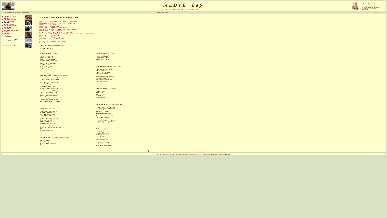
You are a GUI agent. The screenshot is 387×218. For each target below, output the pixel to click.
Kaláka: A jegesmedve (49, 24)
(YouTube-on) (63, 21)
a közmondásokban (10, 25)
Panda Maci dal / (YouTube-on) (48, 43)
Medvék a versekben (10, 19)
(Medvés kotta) (73, 21)
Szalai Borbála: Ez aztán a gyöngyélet (51, 38)
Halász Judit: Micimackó (48, 27)
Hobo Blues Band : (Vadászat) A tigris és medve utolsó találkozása (59, 29)
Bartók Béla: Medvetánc (48, 21)
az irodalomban (9, 21)
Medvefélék (7, 18)
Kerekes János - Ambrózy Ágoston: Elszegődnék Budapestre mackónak (60, 34)
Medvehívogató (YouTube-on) (60, 137)
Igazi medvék (8, 27)
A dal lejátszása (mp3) (88, 34)
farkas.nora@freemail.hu (9, 46)
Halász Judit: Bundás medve (49, 26)
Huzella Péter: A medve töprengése (50, 30)
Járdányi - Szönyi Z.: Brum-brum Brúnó (50, 32)
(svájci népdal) (117, 66)
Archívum (7, 33)
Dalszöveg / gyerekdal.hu (115, 104)
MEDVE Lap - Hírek (10, 16)
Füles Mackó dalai (44, 40)
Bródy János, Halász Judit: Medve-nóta (52, 23)
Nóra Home (7, 36)
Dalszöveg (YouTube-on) (60, 75)
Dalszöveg (54, 53)
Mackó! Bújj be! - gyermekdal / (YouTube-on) (52, 41)
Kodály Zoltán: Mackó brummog (49, 35)
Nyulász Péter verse (110, 129)
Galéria (6, 31)
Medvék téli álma (9, 28)
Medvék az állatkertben (11, 30)
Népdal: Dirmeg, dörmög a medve (52, 37)
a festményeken (9, 24)
